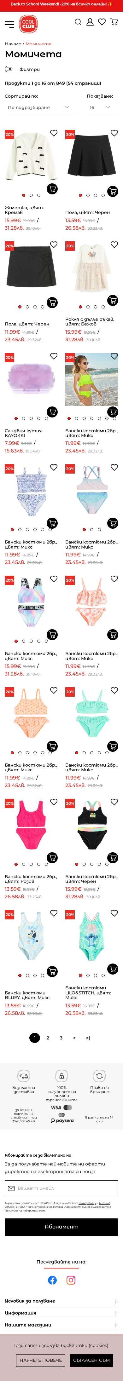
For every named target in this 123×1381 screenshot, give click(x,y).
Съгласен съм (91, 1360)
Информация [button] (20, 1313)
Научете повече (41, 1360)
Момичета (38, 44)
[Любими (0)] (102, 24)
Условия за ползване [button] (30, 1301)
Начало (13, 44)
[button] (23, 195)
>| (88, 1038)
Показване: (100, 96)
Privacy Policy (87, 1203)
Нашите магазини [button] (28, 1325)
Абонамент (62, 1227)
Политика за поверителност (25, 1210)
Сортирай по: (21, 96)
